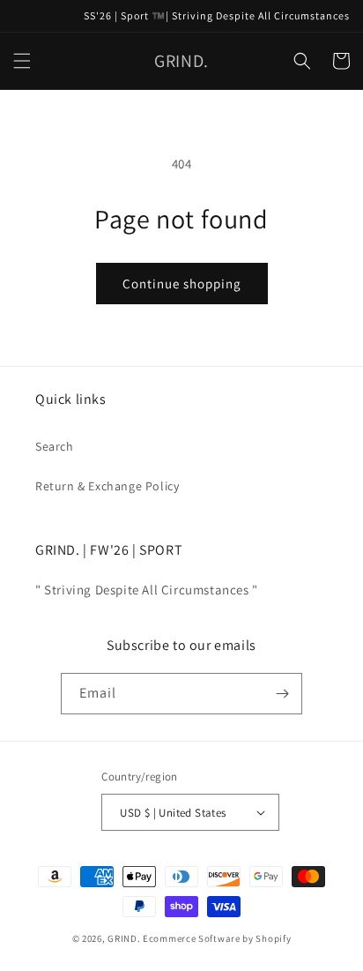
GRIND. (123, 938)
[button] (22, 60)
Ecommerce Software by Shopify (217, 938)
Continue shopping (181, 283)
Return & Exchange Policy (107, 486)
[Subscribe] (282, 693)
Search (54, 446)
